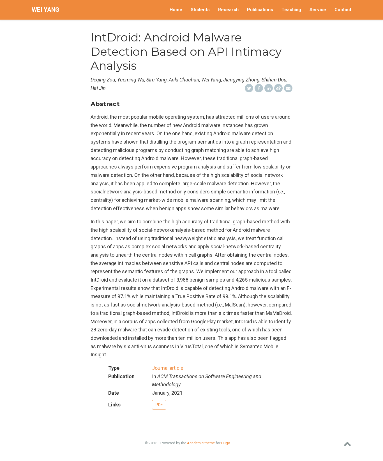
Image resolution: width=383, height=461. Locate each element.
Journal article (167, 368)
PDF (159, 405)
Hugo (225, 443)
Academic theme (201, 443)
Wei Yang (45, 9)
